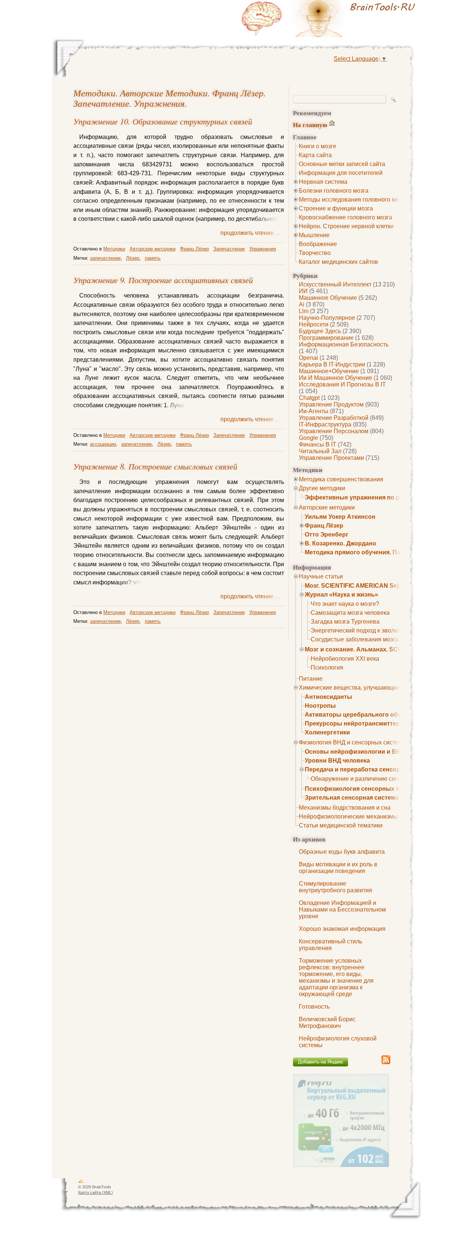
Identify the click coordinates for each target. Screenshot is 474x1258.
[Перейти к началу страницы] (81, 1183)
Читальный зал (320, 451)
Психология (327, 667)
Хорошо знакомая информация (342, 929)
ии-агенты (313, 411)
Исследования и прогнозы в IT (342, 384)
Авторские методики (327, 507)
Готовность (314, 1006)
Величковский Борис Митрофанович (327, 1022)
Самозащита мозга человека (350, 613)
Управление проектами (331, 458)
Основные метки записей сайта (342, 164)
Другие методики (322, 488)
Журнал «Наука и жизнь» (341, 594)
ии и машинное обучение (335, 378)
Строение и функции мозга (336, 208)
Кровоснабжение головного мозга (345, 217)
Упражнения (159, 103)
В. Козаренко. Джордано (340, 543)
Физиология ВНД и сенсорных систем (351, 742)
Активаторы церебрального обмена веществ (372, 714)
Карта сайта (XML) (95, 1192)
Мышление (314, 235)
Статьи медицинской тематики (341, 825)
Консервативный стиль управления (330, 944)
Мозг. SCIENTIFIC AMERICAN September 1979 (370, 585)
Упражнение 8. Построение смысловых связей (155, 466)
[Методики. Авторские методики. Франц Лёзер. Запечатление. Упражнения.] (329, 18)
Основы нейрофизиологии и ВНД (355, 752)
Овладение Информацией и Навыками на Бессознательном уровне (342, 909)
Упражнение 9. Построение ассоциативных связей (163, 279)
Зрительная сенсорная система (352, 797)
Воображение (318, 244)
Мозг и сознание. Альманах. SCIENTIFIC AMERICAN (380, 649)
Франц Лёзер (324, 525)
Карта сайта (315, 155)
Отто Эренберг (326, 534)
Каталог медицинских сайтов (338, 262)
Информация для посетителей (341, 173)
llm (303, 311)
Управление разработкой (333, 418)
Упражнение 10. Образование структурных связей (162, 121)
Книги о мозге (317, 146)
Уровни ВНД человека (337, 760)
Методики (94, 93)
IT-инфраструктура (325, 424)
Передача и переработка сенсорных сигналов (373, 769)
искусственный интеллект (335, 284)
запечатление (105, 258)
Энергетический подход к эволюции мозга (368, 630)
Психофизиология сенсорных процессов (366, 789)
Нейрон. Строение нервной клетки (346, 226)
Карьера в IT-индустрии (332, 364)
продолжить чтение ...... (252, 233)
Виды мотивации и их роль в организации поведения (338, 867)
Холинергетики (327, 732)
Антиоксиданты (328, 697)
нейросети (313, 324)
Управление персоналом (333, 431)
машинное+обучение (329, 371)
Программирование (326, 338)
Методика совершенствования (341, 479)
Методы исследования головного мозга (353, 199)
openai (308, 358)
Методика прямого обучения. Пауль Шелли (369, 552)
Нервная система (323, 182)
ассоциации (103, 444)
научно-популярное (327, 318)
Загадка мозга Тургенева (345, 621)
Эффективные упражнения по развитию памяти (376, 497)
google (308, 438)
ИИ (303, 291)
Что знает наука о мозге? (345, 604)
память (153, 258)
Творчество (315, 253)
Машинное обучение (328, 298)
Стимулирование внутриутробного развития (335, 886)
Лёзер (132, 258)
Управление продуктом (331, 404)
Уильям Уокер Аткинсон (340, 517)
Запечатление (101, 103)
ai (301, 304)
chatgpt (309, 398)
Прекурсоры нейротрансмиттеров (356, 723)
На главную (310, 124)
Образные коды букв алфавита (342, 852)
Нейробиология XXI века (345, 658)
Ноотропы (320, 706)
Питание (311, 679)
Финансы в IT (317, 444)
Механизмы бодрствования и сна (345, 807)
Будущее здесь (320, 331)
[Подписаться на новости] (386, 1063)
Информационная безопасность (343, 344)
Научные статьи (321, 576)
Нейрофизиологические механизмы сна (354, 816)
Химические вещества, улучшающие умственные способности (385, 687)
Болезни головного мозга (333, 190)
